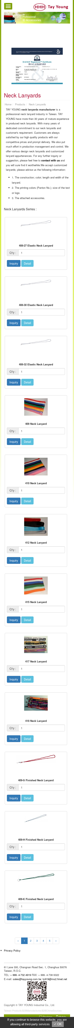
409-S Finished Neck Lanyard (36, 780)
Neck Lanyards (37, 104)
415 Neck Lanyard (36, 602)
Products (20, 104)
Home (8, 104)
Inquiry (13, 263)
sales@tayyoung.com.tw (27, 979)
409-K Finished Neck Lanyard (36, 899)
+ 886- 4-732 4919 (20, 975)
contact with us (50, 160)
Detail (27, 263)
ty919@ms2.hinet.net (55, 979)
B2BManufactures (31, 1010)
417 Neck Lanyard (36, 661)
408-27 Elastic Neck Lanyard (36, 245)
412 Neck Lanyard (36, 542)
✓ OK (58, 1024)
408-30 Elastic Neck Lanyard (36, 305)
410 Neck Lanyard (36, 483)
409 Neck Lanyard (36, 424)
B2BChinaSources (52, 1010)
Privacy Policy (12, 950)
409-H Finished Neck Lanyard (36, 839)
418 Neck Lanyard (36, 721)
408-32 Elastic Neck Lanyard (36, 364)
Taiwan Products (13, 1010)
